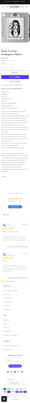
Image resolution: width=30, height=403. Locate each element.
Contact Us (6, 327)
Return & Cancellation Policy (11, 345)
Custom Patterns (7, 298)
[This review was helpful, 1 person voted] (22, 247)
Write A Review (15, 207)
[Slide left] (11, 46)
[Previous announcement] (3, 2)
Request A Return (8, 349)
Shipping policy (15, 399)
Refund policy (9, 396)
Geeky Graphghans (14, 394)
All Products (6, 294)
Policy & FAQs (6, 331)
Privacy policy (17, 396)
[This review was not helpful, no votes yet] (25, 247)
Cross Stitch (6, 305)
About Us (5, 320)
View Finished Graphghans (10, 290)
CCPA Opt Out (7, 309)
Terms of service (25, 396)
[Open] (4, 399)
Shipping (3, 60)
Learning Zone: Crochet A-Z (10, 335)
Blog (4, 323)
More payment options (15, 81)
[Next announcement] (27, 2)
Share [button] (4, 176)
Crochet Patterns (7, 302)
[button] (3, 7)
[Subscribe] (23, 360)
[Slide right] (18, 46)
